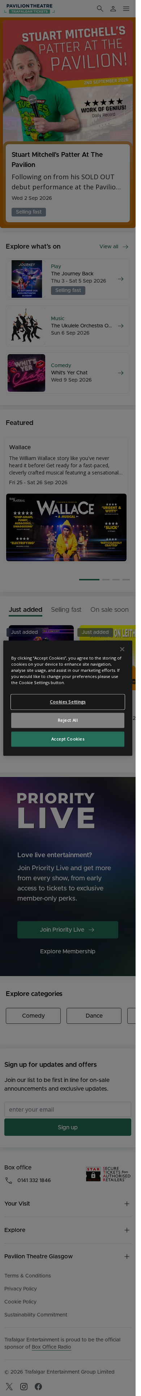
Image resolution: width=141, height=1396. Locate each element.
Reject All (68, 720)
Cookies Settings (68, 701)
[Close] (122, 649)
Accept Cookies (68, 739)
